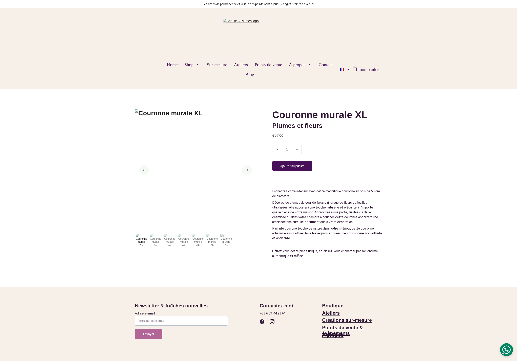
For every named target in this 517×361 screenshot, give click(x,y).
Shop (188, 64)
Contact (326, 64)
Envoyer (148, 334)
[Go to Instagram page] (272, 321)
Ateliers (241, 64)
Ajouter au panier (292, 166)
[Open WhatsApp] (506, 349)
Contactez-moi (276, 305)
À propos (297, 64)
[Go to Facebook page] (262, 321)
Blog (249, 74)
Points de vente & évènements (343, 330)
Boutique (332, 305)
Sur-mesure (217, 64)
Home (172, 64)
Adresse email (145, 313)
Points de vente (268, 64)
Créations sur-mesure (347, 320)
